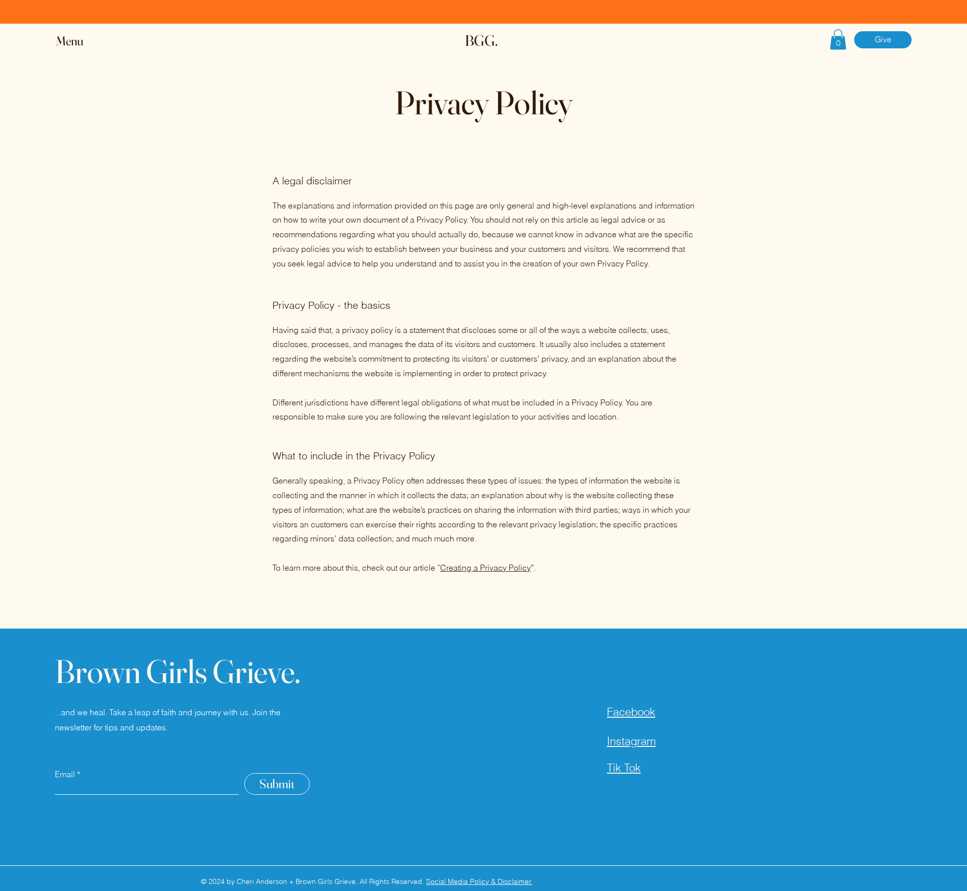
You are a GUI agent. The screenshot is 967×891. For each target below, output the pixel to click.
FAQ (608, 789)
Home (610, 749)
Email (65, 774)
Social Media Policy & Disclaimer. (479, 881)
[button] (79, 41)
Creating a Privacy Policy (485, 568)
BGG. (481, 40)
